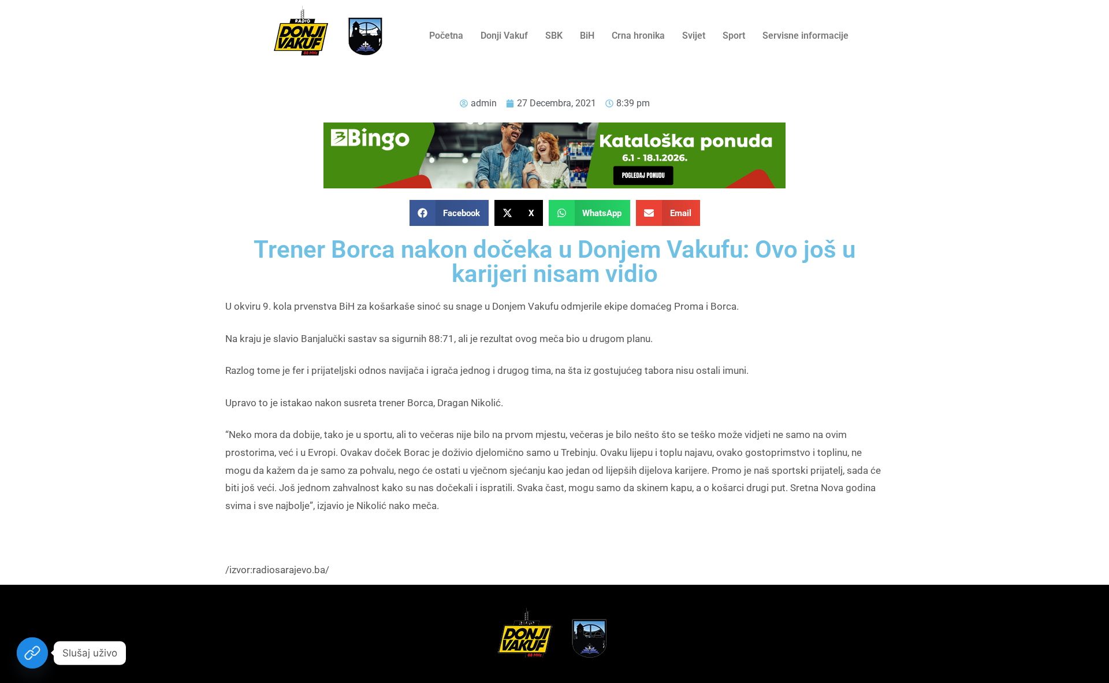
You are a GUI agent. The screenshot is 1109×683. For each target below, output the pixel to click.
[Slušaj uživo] (32, 653)
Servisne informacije (805, 35)
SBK (554, 35)
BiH (587, 35)
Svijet (693, 35)
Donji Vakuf (504, 35)
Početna (446, 35)
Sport (734, 35)
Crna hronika (638, 35)
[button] (449, 213)
